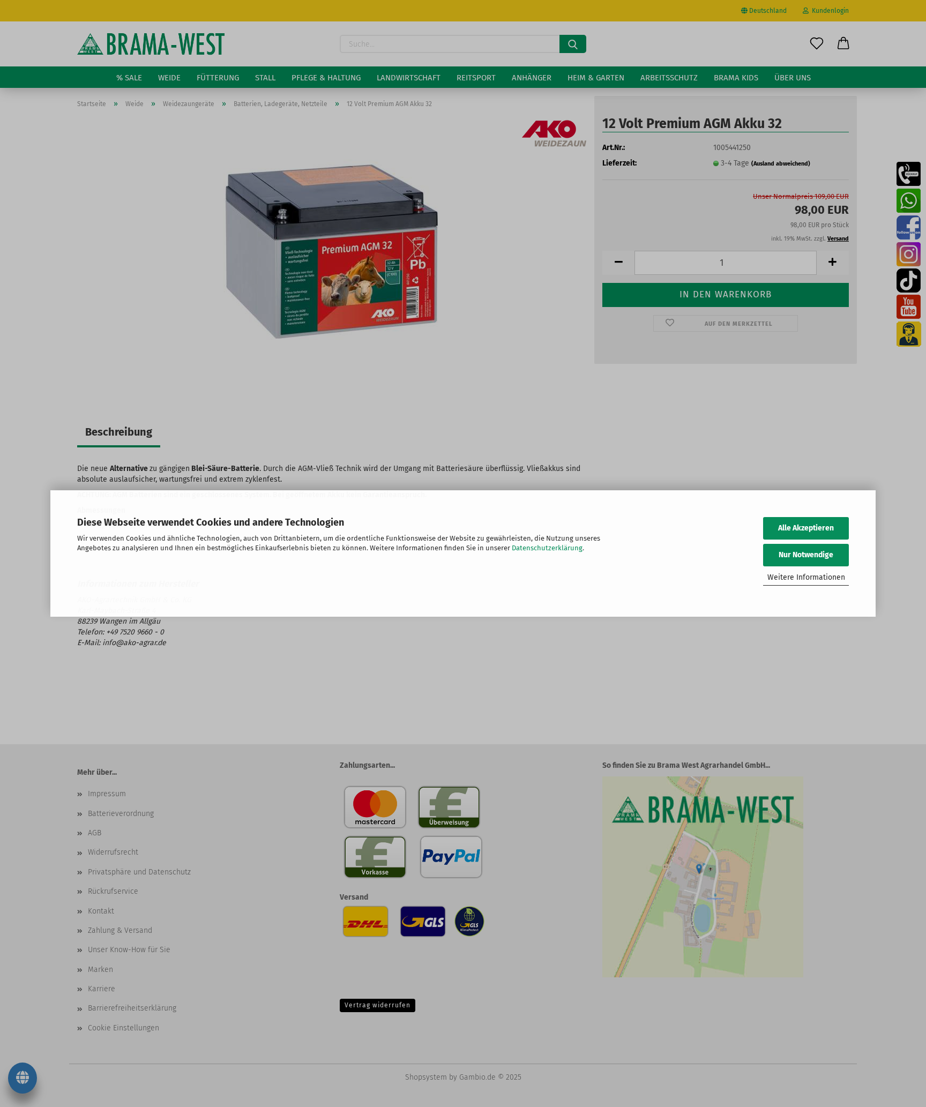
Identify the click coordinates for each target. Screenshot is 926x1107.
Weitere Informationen (806, 577)
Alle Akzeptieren (806, 528)
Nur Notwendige (806, 554)
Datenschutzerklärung (547, 548)
